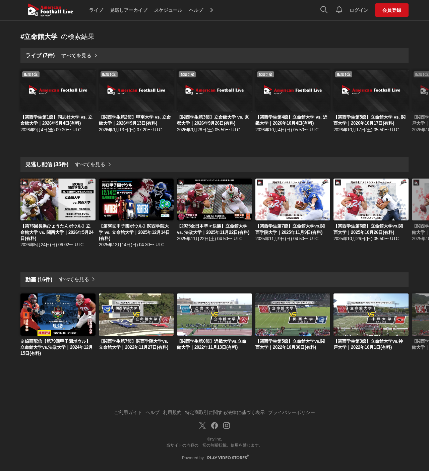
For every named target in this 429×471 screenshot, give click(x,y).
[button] (419, 102)
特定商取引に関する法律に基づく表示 (225, 412)
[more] (211, 10)
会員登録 (391, 10)
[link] (57, 91)
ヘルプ (196, 10)
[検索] (323, 10)
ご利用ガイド (128, 412)
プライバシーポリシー (291, 412)
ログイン (359, 10)
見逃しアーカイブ (128, 10)
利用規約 (172, 412)
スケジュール (168, 10)
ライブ (96, 10)
